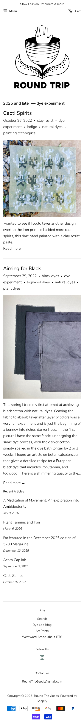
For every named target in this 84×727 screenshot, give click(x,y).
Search (42, 619)
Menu (12, 11)
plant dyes (11, 288)
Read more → (14, 248)
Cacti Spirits (17, 113)
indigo (32, 126)
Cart (77, 11)
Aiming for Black (22, 268)
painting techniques (19, 133)
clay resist (45, 120)
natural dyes (52, 126)
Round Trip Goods (46, 696)
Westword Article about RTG (42, 637)
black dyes (50, 275)
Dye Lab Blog (42, 625)
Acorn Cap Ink (14, 559)
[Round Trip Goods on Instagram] (42, 658)
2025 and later (16, 103)
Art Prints (42, 631)
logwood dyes (38, 282)
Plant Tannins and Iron (21, 522)
